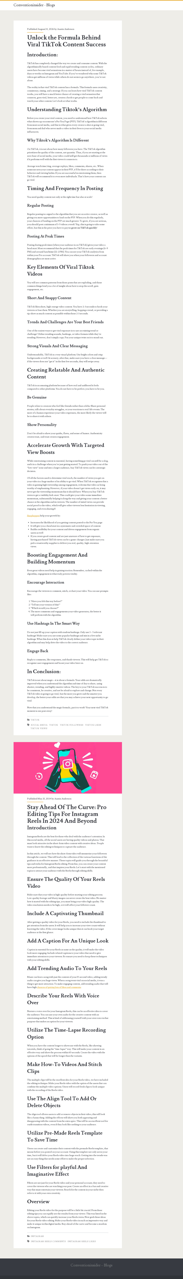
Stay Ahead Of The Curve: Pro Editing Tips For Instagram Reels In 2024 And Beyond (68, 768)
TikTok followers (71, 725)
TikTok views (39, 728)
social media (39, 725)
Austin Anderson (65, 29)
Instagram (37, 1236)
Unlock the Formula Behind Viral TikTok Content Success (66, 41)
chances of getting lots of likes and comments (59, 987)
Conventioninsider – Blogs (91, 1265)
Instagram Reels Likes (82, 1241)
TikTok (35, 720)
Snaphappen (33, 515)
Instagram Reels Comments (48, 1241)
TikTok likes (93, 725)
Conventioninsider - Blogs (34, 5)
